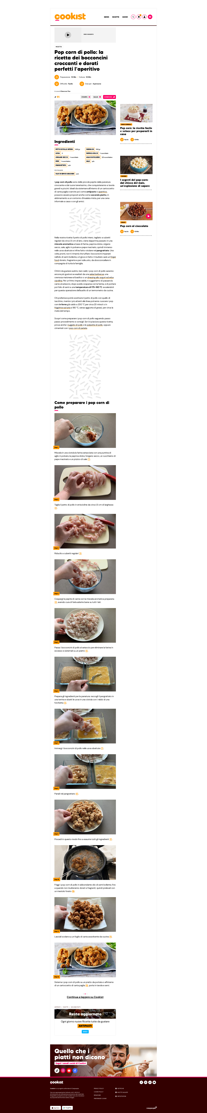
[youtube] (69, 1070)
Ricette (115, 17)
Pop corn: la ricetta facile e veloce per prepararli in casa (136, 131)
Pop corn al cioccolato (134, 226)
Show (125, 17)
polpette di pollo (95, 325)
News (106, 17)
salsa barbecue (96, 274)
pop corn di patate (78, 328)
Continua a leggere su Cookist (85, 997)
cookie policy (98, 1092)
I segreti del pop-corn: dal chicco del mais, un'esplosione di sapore (135, 182)
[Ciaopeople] (152, 1108)
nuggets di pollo (75, 325)
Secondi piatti (76, 1007)
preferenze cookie (100, 1098)
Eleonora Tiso (65, 91)
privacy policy (99, 1088)
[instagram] (62, 1070)
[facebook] (75, 1070)
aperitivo (102, 191)
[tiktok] (56, 1070)
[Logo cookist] (70, 17)
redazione (97, 1095)
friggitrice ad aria (62, 307)
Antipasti (57, 1007)
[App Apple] (55, 1108)
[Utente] (144, 17)
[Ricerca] (133, 17)
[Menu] (150, 17)
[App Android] (67, 1108)
